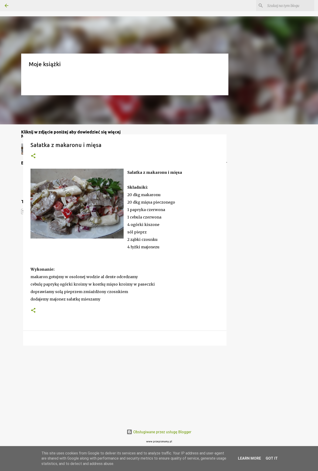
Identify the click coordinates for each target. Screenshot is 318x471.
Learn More (249, 458)
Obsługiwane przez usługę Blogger (161, 432)
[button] (33, 156)
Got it (272, 458)
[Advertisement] (124, 385)
